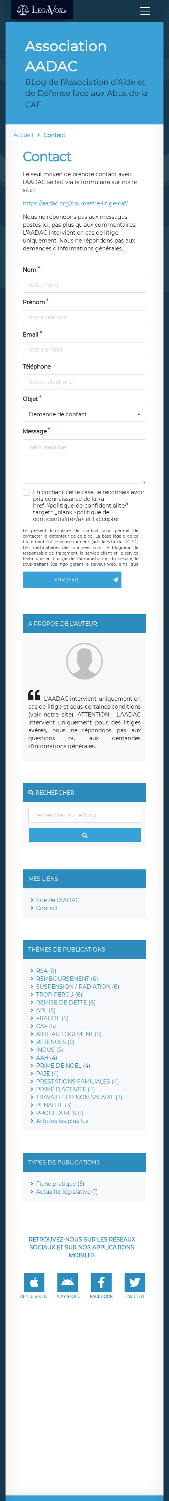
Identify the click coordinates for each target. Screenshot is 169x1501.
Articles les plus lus (62, 1121)
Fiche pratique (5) (60, 1183)
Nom (30, 269)
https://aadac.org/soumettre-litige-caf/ (75, 203)
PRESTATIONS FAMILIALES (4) (77, 1081)
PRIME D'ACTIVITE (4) (65, 1089)
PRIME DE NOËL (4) (63, 1065)
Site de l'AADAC (57, 900)
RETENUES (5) (55, 1042)
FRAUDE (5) (52, 1018)
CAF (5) (46, 1026)
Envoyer (66, 580)
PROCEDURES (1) (60, 1113)
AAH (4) (46, 1057)
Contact (47, 908)
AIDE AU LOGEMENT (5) (69, 1034)
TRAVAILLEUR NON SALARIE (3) (79, 1097)
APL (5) (46, 1010)
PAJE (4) (47, 1073)
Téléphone (37, 366)
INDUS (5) (49, 1049)
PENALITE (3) (54, 1105)
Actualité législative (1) (67, 1191)
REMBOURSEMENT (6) (67, 978)
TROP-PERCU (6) (59, 994)
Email (31, 334)
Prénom (34, 302)
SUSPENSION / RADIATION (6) (77, 986)
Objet (30, 399)
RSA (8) (46, 970)
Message (35, 431)
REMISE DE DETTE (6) (66, 1002)
